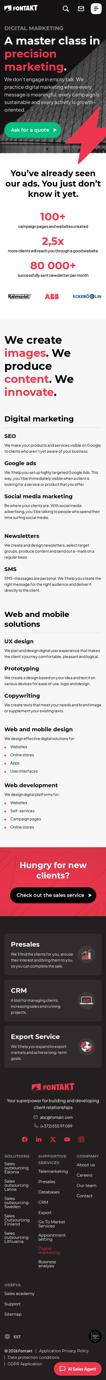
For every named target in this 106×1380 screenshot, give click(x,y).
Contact (85, 1196)
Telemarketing (53, 1171)
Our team (86, 1185)
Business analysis (47, 1264)
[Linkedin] (39, 1139)
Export (45, 1213)
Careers (84, 1175)
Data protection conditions (33, 1357)
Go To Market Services (51, 1224)
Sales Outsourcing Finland (17, 1220)
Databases (49, 1192)
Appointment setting (52, 1237)
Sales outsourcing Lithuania (16, 1237)
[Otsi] (65, 8)
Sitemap (12, 1314)
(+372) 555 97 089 (56, 1126)
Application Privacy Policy (64, 1351)
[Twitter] (53, 1139)
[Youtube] (67, 1139)
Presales (46, 1182)
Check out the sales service (50, 895)
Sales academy (19, 1293)
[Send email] (81, 8)
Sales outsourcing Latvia (16, 1185)
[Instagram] (81, 1139)
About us (86, 1165)
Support (12, 1304)
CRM (43, 1202)
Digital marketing (49, 1250)
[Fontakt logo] (21, 8)
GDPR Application (25, 1364)
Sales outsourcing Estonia (16, 1168)
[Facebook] (24, 1139)
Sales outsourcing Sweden (16, 1202)
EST (17, 1337)
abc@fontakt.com (56, 1117)
